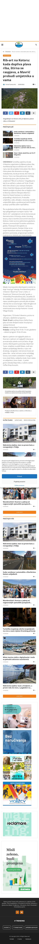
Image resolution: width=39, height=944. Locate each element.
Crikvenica (8, 51)
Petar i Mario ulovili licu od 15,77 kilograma (24, 154)
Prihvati (19, 476)
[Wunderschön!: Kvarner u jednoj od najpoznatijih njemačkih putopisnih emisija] (19, 490)
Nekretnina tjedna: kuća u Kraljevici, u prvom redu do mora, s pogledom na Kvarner (25, 146)
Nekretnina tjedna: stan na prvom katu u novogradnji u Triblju (18, 446)
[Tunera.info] (19, 44)
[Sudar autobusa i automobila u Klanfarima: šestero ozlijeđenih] (8, 133)
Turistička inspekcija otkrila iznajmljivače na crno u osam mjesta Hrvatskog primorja (23, 139)
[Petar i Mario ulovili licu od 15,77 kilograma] (8, 155)
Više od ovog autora (29, 420)
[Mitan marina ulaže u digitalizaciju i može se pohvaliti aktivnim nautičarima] (19, 645)
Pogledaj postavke (19, 481)
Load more (19, 512)
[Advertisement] (19, 20)
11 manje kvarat (14, 927)
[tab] (18, 420)
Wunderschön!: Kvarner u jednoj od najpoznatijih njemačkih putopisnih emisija (16, 503)
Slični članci (18, 420)
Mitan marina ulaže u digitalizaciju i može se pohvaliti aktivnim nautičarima (19, 658)
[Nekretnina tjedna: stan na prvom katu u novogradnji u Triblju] (19, 433)
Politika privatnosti (19, 485)
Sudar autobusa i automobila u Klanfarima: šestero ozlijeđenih (24, 132)
